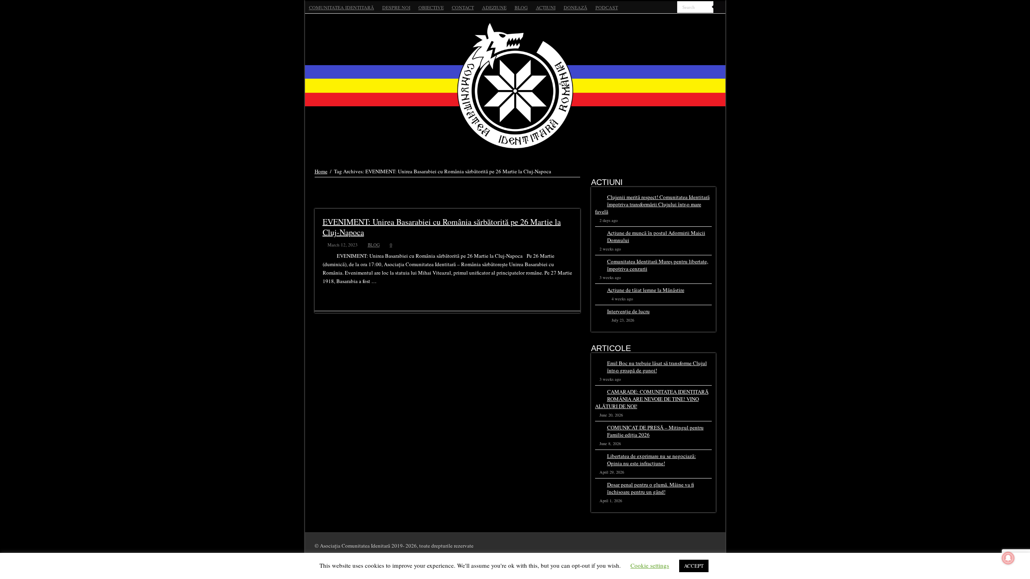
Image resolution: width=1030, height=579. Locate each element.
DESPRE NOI (396, 7)
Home (321, 171)
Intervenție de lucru (628, 311)
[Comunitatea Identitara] (515, 86)
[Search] (719, 7)
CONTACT (463, 7)
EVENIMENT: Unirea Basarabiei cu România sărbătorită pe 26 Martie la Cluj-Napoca (442, 227)
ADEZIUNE (494, 7)
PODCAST (606, 7)
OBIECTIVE (431, 7)
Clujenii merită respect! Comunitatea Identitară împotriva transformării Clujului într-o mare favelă (652, 204)
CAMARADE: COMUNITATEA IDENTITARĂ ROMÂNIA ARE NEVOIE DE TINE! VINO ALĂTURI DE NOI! (652, 399)
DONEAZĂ (575, 7)
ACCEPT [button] (694, 565)
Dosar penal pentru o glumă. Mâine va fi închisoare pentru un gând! (650, 488)
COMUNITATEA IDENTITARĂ (341, 7)
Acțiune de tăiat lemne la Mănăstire (645, 290)
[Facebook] (656, 7)
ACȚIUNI (546, 7)
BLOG (521, 7)
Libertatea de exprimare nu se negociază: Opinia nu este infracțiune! (651, 459)
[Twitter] (664, 7)
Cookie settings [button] (649, 565)
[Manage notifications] (1008, 558)
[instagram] (671, 7)
